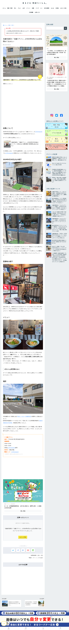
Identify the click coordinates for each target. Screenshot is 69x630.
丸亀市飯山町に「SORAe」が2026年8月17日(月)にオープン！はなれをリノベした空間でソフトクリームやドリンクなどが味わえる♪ (59, 235)
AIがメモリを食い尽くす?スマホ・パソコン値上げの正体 (59, 164)
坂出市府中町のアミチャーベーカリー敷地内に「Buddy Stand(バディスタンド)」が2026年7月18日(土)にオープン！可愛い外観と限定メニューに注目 (59, 228)
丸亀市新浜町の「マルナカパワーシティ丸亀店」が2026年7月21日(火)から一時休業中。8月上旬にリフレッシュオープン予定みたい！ (59, 207)
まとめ (52, 8)
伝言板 (57, 8)
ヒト (41, 8)
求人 (15, 8)
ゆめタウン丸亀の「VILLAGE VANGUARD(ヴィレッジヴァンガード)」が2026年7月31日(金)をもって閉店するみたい (59, 248)
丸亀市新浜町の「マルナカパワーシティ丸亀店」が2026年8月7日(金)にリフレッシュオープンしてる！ (59, 220)
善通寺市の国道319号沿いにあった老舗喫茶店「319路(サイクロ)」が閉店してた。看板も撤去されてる (59, 159)
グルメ (19, 8)
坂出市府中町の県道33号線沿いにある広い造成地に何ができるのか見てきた (59, 242)
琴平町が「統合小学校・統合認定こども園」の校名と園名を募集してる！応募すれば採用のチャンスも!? (59, 179)
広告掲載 (31, 12)
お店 (24, 8)
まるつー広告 (63, 8)
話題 (33, 8)
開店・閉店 (9, 8)
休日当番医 (46, 8)
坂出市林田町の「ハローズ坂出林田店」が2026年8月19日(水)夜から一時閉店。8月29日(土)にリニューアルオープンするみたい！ (59, 200)
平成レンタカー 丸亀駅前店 (24, 416)
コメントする (22, 537)
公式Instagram (38, 131)
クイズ (37, 8)
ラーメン (36, 557)
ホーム (4, 8)
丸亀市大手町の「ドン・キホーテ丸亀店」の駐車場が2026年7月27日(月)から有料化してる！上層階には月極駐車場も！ (59, 193)
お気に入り (37, 12)
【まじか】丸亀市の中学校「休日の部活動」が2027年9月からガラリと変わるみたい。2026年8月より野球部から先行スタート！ (59, 214)
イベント (28, 8)
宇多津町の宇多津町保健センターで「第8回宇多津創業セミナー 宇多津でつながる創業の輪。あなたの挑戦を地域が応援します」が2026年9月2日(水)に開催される (59, 172)
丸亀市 (41, 557)
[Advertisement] (34, 17)
